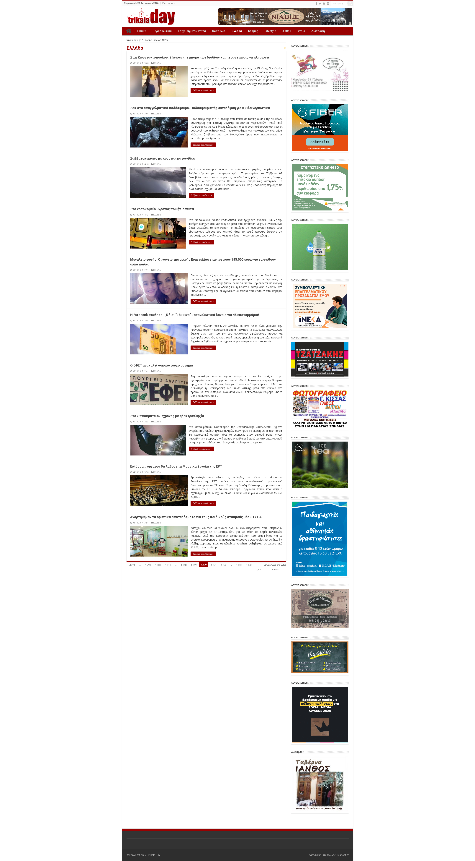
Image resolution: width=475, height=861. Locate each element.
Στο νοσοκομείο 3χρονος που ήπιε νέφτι (162, 209)
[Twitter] (320, 3)
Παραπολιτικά (162, 31)
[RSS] (328, 3)
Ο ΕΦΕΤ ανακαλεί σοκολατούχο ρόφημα (161, 365)
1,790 (148, 565)
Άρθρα (286, 31)
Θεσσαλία (218, 31)
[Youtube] (323, 3)
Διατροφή (318, 31)
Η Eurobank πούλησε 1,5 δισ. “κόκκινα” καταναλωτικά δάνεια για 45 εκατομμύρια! (194, 315)
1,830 (239, 565)
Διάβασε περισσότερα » (203, 90)
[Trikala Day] (149, 15)
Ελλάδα (237, 31)
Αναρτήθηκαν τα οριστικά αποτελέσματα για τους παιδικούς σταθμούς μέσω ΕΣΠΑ (196, 517)
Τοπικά (141, 31)
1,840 (249, 565)
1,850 (259, 569)
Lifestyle (270, 31)
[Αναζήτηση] (350, 3)
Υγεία (301, 31)
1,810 (168, 565)
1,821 (214, 565)
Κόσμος (253, 31)
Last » (275, 569)
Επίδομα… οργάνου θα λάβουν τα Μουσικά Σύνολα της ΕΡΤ (176, 466)
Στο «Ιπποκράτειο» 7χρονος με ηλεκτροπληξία (167, 416)
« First (131, 565)
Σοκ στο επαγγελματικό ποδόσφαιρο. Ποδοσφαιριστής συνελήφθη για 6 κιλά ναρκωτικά (200, 108)
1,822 (224, 565)
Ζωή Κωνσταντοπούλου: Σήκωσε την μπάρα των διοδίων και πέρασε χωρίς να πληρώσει (199, 57)
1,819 (193, 565)
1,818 (183, 565)
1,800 (158, 565)
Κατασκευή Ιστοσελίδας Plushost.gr (329, 855)
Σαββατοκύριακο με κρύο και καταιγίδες (162, 158)
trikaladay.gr (134, 40)
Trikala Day (129, 31)
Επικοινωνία (168, 3)
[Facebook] (316, 3)
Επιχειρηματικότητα (192, 31)
